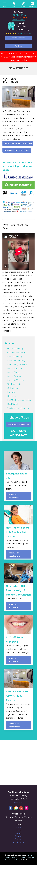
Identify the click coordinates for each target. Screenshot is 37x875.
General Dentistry (15, 348)
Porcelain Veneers (15, 380)
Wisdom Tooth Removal (18, 408)
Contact (18, 839)
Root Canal (12, 404)
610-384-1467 (18, 15)
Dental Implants (14, 368)
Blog (18, 833)
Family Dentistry (14, 356)
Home (18, 827)
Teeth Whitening (14, 384)
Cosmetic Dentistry (16, 352)
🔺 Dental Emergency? (18, 17)
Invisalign (11, 392)
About (18, 830)
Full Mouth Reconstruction (19, 400)
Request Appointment (18, 424)
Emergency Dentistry (17, 364)
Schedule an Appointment (14, 496)
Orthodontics (13, 388)
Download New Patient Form (16, 150)
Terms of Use (15, 857)
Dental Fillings (13, 372)
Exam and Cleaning (16, 360)
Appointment (18, 842)
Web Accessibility (28, 857)
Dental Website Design (13, 860)
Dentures (11, 396)
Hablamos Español (18, 20)
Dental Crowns (14, 376)
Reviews (18, 836)
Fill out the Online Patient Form (18, 143)
